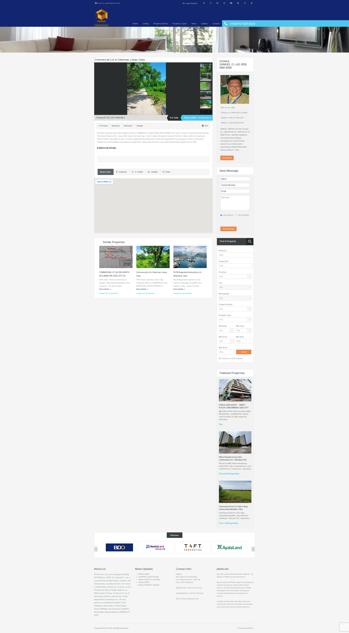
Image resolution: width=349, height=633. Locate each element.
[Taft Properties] (156, 547)
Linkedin (154, 172)
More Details (104, 289)
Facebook (123, 172)
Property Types (180, 23)
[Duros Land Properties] (229, 547)
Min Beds (223, 326)
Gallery (204, 23)
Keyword (222, 250)
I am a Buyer (228, 215)
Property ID (223, 261)
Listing (145, 23)
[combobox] (235, 276)
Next (196, 88)
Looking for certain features (231, 358)
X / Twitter (139, 172)
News (193, 23)
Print (206, 126)
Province (222, 272)
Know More (226, 158)
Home (135, 23)
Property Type (225, 315)
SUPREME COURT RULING (148, 577)
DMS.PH (250, 628)
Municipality (224, 294)
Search (243, 352)
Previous (96, 88)
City (220, 283)
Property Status (160, 23)
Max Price (223, 337)
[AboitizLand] (119, 547)
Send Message (228, 229)
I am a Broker (243, 215)
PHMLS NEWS (143, 574)
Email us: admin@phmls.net (108, 3)
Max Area (223, 348)
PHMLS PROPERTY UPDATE (148, 585)
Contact (216, 23)
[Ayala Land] (192, 547)
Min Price (240, 326)
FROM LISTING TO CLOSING (149, 580)
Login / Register (191, 3)
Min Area (240, 337)
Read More (223, 419)
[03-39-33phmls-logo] (101, 16)
